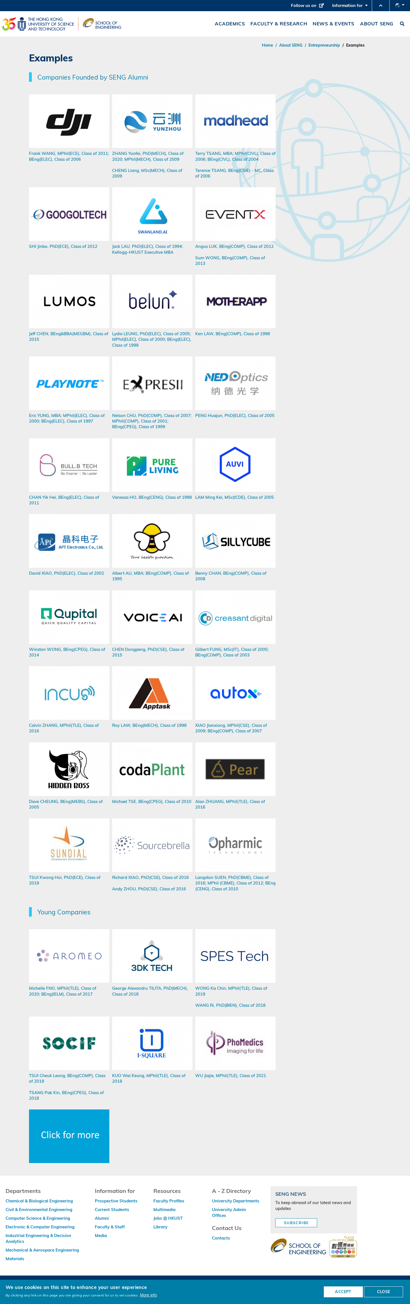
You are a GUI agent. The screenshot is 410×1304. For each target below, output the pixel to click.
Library (160, 1226)
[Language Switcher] (400, 5)
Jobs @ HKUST (168, 1218)
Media (101, 1235)
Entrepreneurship (324, 45)
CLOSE (383, 1291)
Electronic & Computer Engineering (40, 1226)
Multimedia (164, 1209)
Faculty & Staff (110, 1226)
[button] (381, 5)
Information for (351, 7)
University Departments (235, 1201)
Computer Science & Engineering (38, 1218)
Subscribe (296, 1223)
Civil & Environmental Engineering (39, 1209)
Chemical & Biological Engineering (39, 1201)
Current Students (112, 1209)
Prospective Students (116, 1201)
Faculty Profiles (168, 1201)
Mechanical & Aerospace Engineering (42, 1250)
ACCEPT (343, 1291)
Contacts (221, 1238)
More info (148, 1295)
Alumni (102, 1218)
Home (267, 45)
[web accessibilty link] (343, 1247)
